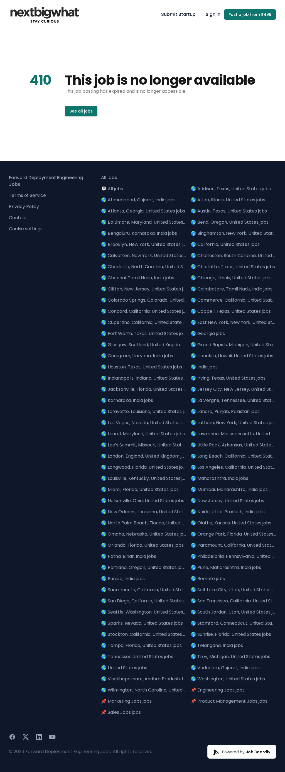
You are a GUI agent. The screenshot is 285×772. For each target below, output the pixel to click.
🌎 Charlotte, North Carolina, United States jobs (143, 266)
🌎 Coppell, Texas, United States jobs (231, 311)
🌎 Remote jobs (208, 578)
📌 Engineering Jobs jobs (218, 690)
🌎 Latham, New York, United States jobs (233, 422)
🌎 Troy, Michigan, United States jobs (230, 656)
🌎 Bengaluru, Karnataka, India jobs (139, 233)
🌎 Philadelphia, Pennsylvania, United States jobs (233, 556)
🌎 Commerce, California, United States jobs (233, 300)
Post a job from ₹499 (250, 14)
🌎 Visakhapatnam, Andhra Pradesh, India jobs (143, 679)
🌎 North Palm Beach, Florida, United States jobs (143, 523)
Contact (18, 217)
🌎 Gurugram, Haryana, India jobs (137, 356)
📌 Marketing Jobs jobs (126, 701)
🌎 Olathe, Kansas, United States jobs (231, 523)
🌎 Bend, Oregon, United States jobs (230, 222)
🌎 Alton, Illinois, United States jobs (228, 200)
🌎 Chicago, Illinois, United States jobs (231, 278)
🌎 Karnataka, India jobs (127, 400)
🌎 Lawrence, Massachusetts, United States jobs (233, 434)
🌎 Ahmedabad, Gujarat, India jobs (138, 200)
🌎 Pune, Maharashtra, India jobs (226, 567)
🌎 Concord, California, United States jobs (143, 311)
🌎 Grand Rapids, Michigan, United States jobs (233, 344)
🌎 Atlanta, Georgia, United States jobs (143, 211)
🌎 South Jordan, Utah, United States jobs (233, 612)
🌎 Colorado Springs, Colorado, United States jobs (143, 300)
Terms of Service (27, 195)
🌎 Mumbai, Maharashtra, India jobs (229, 489)
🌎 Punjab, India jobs (123, 578)
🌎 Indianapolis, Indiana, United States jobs (143, 378)
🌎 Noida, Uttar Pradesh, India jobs (228, 512)
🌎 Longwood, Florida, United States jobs (143, 467)
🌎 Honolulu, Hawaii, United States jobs (232, 356)
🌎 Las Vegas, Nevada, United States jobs (143, 422)
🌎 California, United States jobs (225, 244)
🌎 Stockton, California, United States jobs (143, 634)
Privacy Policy (24, 206)
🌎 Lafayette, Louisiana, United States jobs (143, 411)
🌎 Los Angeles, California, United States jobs (233, 467)
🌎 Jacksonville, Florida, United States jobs (143, 389)
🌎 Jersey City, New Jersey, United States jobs (233, 389)
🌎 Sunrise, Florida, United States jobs (231, 634)
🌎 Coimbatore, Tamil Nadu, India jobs (231, 289)
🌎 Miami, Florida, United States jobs (140, 489)
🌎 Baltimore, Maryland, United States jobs (143, 222)
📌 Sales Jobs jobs (121, 712)
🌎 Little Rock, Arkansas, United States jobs (233, 445)
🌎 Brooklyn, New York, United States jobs (143, 244)
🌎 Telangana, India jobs (217, 645)
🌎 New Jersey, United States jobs (227, 500)
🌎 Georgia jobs (208, 333)
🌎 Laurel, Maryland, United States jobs (143, 434)
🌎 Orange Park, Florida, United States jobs (233, 534)
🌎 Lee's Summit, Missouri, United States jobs (143, 445)
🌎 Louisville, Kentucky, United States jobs (143, 478)
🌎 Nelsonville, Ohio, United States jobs (142, 500)
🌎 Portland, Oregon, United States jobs (143, 567)
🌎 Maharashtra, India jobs (219, 478)
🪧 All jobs (112, 188)
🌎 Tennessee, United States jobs (137, 656)
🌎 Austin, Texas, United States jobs (229, 211)
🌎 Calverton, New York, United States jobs (143, 255)
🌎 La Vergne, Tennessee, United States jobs (233, 400)
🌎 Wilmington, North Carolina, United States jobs (143, 690)
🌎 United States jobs (124, 667)
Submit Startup (178, 14)
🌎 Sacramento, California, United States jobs (143, 590)
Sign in (213, 14)
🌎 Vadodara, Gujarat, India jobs (225, 667)
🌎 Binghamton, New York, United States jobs (233, 233)
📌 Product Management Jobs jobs (229, 701)
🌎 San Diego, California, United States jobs (143, 601)
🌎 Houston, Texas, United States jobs (141, 367)
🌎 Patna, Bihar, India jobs (128, 556)
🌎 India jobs (204, 367)
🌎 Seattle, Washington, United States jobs (143, 612)
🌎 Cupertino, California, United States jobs (143, 322)
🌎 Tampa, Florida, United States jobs (141, 645)
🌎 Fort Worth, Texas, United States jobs (143, 333)
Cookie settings (26, 229)
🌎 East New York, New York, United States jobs (233, 322)
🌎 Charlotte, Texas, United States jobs (233, 266)
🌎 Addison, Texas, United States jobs (231, 188)
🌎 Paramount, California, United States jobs (233, 545)
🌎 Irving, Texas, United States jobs (228, 378)
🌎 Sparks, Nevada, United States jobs (142, 623)
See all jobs (81, 111)
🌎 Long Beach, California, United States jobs (233, 456)
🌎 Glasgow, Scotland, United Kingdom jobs (143, 344)
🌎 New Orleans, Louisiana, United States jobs (143, 512)
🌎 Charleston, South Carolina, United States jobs (233, 255)
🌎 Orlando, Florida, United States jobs (142, 545)
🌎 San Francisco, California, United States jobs (233, 601)
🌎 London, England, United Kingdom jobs (143, 456)
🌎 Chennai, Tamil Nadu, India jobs (137, 278)
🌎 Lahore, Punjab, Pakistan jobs (225, 411)
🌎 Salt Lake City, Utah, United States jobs (233, 590)
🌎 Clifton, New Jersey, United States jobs (143, 289)
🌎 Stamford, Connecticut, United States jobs (233, 623)
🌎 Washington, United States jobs (228, 679)
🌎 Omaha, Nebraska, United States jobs (143, 534)
